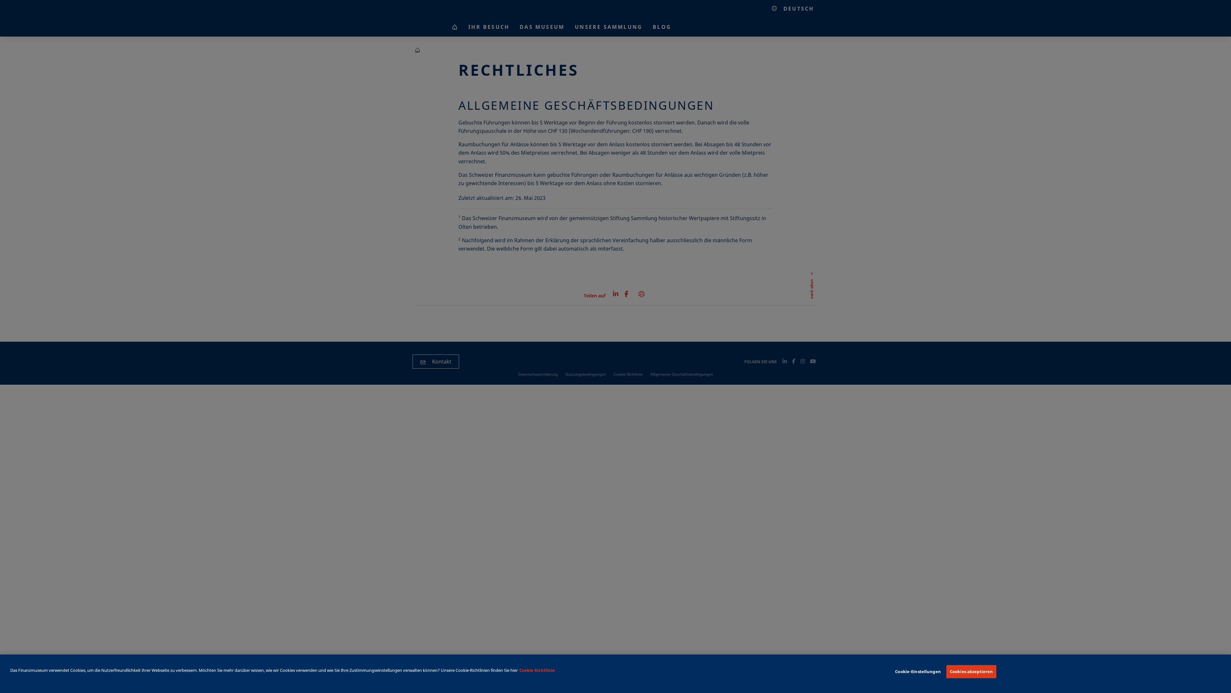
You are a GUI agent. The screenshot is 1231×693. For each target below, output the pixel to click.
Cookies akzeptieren (971, 671)
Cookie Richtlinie (537, 670)
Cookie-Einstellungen (918, 671)
